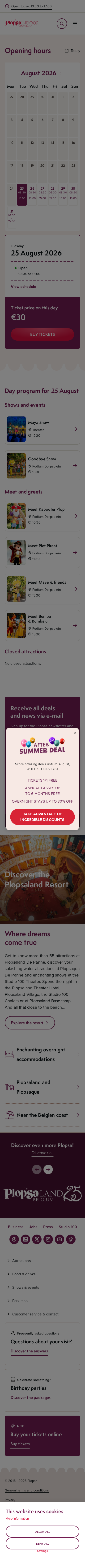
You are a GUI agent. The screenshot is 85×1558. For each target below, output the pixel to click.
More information (17, 1518)
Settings (42, 1550)
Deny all (42, 1544)
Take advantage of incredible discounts (42, 816)
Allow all (42, 1532)
